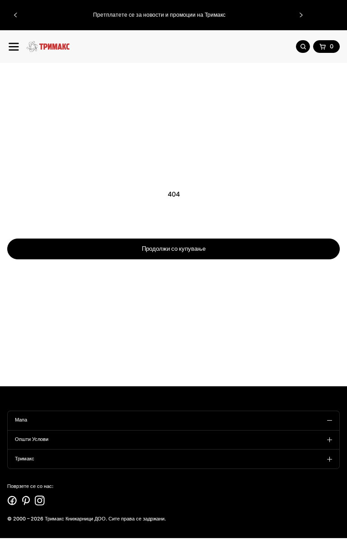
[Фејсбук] (12, 501)
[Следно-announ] (301, 15)
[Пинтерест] (26, 501)
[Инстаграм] (40, 501)
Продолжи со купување (174, 248)
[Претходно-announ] (15, 15)
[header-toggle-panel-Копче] (13, 46)
